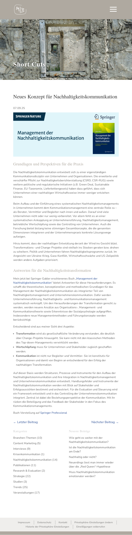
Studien (18, 482)
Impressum (24, 522)
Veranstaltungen (23, 493)
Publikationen (21, 465)
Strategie (19, 476)
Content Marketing (24, 443)
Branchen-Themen (24, 438)
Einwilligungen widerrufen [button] (90, 526)
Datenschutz (44, 522)
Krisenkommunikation (26, 454)
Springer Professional (53, 413)
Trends (17, 487)
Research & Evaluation (27, 471)
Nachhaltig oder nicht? (82, 457)
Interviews (19, 449)
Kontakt (63, 522)
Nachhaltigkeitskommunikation (32, 460)
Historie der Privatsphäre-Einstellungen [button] (47, 526)
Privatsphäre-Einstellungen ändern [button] (93, 522)
